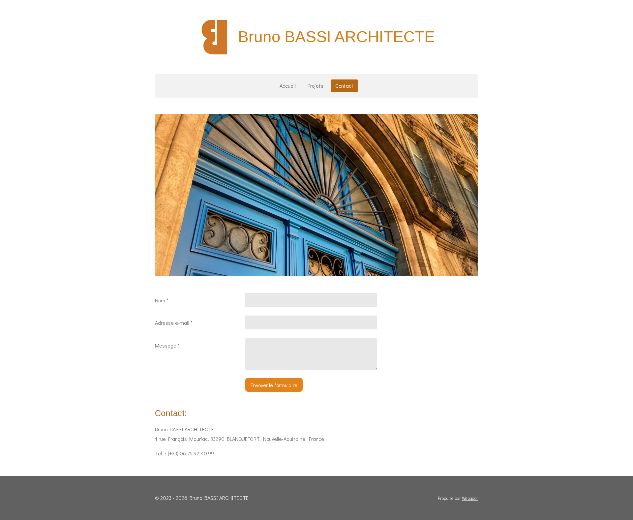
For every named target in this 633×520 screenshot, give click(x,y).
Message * (167, 345)
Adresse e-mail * (174, 322)
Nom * (161, 300)
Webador (470, 498)
